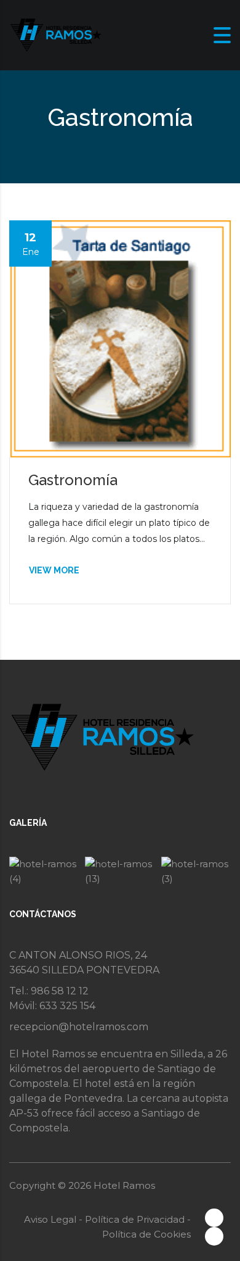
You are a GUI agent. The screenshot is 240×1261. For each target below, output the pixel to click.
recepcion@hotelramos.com (78, 1027)
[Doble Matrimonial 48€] (44, 871)
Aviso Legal (51, 1219)
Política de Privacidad (136, 1219)
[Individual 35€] (120, 871)
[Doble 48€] (196, 871)
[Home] (55, 34)
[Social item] (214, 1218)
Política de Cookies (146, 1234)
